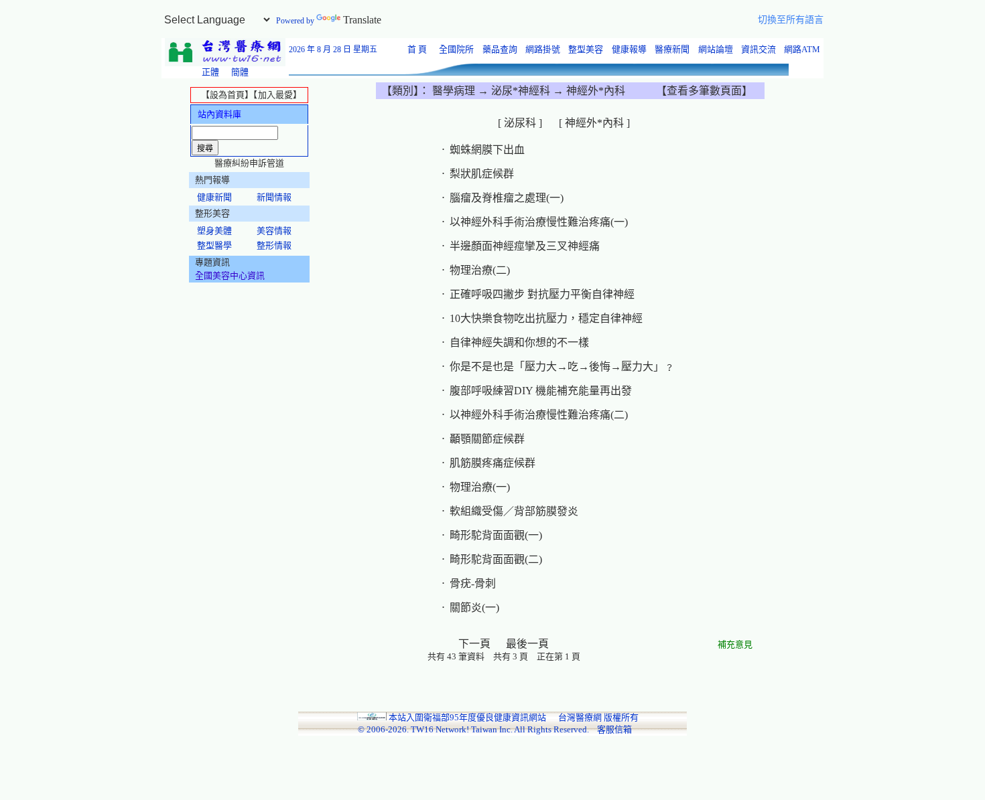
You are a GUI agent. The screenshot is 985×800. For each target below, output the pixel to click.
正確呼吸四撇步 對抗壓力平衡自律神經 (542, 294)
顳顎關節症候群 (487, 439)
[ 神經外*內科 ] (596, 123)
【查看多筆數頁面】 (704, 90)
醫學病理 (455, 90)
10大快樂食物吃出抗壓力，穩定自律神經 (546, 318)
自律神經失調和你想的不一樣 (519, 342)
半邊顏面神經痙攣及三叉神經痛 (525, 246)
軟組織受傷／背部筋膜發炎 (514, 511)
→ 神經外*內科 (587, 90)
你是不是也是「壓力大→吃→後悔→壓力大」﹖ (562, 366)
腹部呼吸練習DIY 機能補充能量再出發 (541, 390)
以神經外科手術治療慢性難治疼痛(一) (539, 222)
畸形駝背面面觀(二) (496, 559)
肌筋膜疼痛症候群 (492, 463)
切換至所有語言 (791, 20)
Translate (362, 19)
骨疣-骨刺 (473, 583)
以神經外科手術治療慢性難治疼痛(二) (539, 414)
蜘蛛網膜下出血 (487, 149)
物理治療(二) (480, 270)
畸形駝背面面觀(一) (496, 535)
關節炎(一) (474, 607)
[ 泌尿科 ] (521, 123)
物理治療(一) (480, 487)
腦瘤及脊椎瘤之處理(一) (507, 198)
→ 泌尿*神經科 (514, 90)
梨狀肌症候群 (482, 173)
